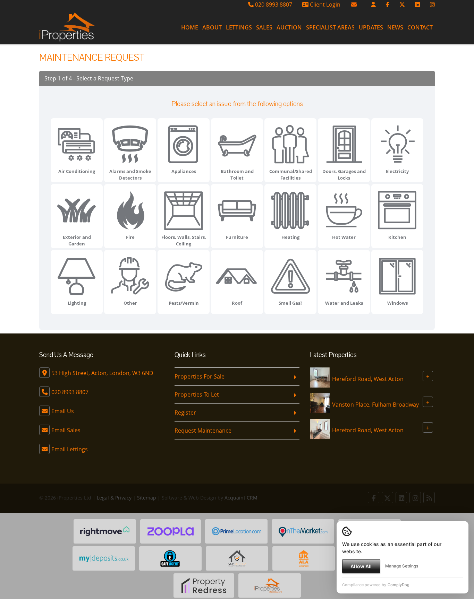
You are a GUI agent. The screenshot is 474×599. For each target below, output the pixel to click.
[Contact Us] (373, 4)
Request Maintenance (203, 430)
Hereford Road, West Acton (368, 379)
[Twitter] (402, 4)
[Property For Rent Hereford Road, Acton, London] (320, 377)
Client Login (324, 4)
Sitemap (146, 497)
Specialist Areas (330, 27)
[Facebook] (387, 4)
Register (185, 412)
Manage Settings (401, 565)
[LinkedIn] (417, 4)
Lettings (239, 27)
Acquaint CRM (241, 497)
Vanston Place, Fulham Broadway (375, 404)
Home (189, 27)
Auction (289, 27)
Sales (264, 27)
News (395, 27)
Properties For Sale (200, 376)
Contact (420, 27)
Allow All (361, 566)
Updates (371, 27)
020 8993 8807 (273, 4)
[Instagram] (432, 4)
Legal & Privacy (114, 497)
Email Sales (66, 430)
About (212, 27)
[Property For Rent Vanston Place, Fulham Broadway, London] (320, 403)
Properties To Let (197, 394)
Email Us (62, 411)
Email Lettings (69, 449)
